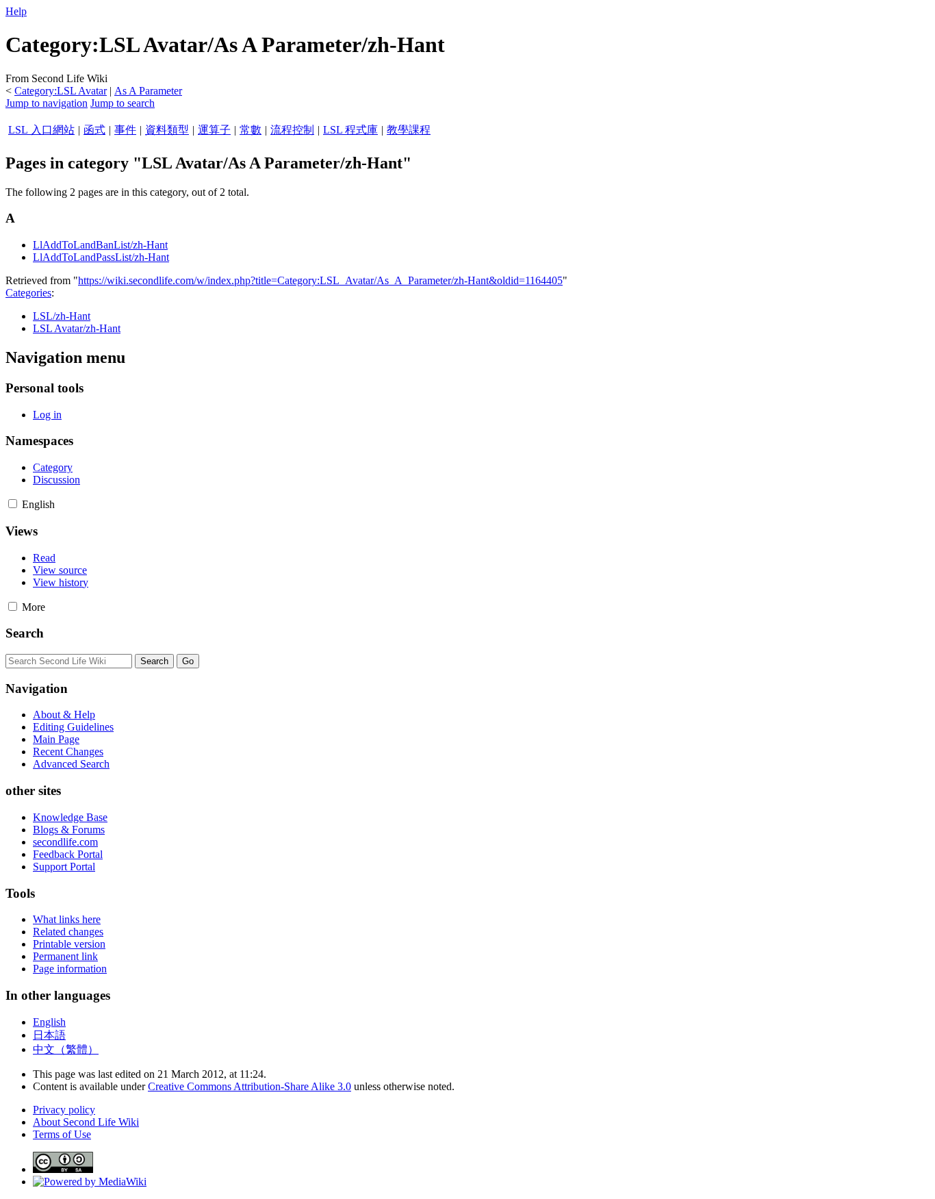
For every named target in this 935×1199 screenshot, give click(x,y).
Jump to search (122, 103)
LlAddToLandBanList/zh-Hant (100, 245)
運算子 (214, 130)
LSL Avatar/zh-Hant (76, 328)
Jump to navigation (46, 103)
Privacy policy (64, 1109)
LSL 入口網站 (41, 130)
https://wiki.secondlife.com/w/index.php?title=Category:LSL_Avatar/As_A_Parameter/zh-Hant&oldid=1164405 (320, 280)
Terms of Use (62, 1134)
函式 (94, 130)
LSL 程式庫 (350, 130)
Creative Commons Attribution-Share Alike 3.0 (249, 1086)
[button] (12, 503)
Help (16, 11)
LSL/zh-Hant (61, 316)
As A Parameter (148, 91)
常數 (250, 130)
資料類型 (167, 130)
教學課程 (409, 130)
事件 (125, 130)
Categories (28, 293)
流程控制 (292, 130)
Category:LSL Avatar (60, 91)
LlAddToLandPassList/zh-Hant (101, 257)
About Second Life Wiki (86, 1122)
